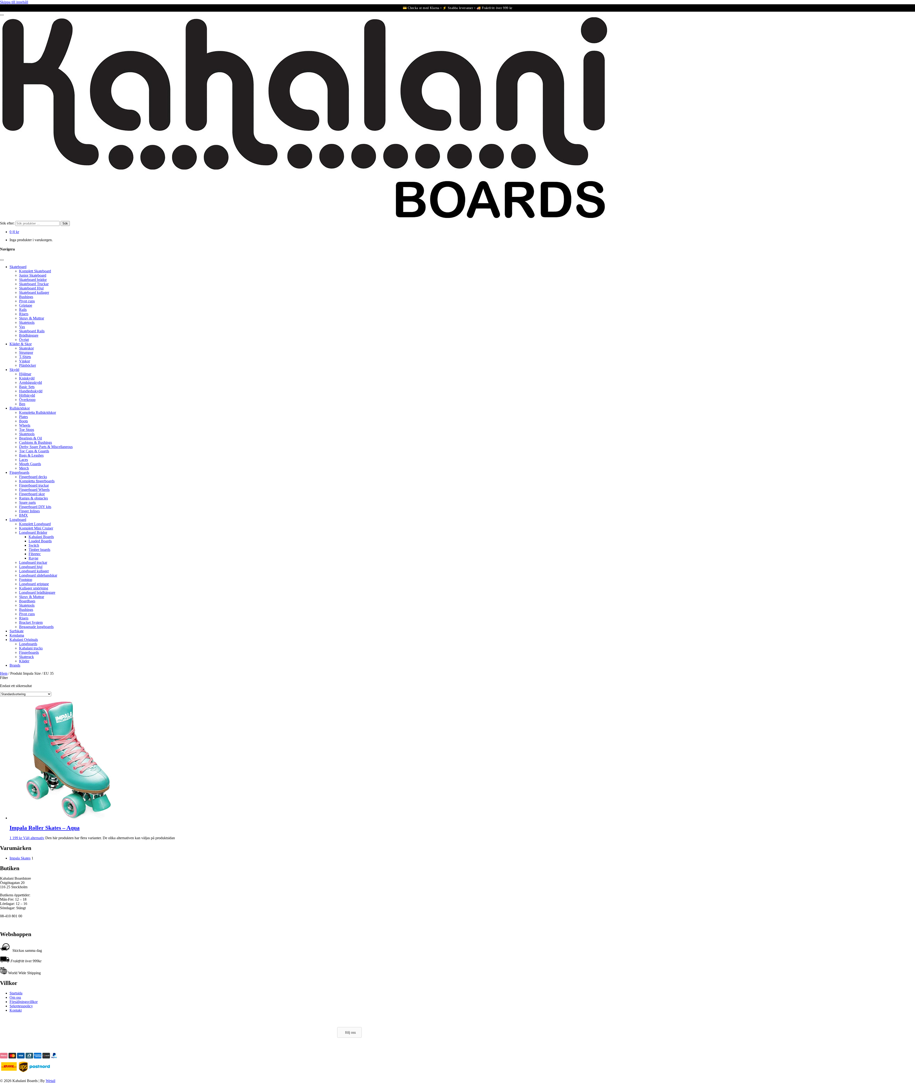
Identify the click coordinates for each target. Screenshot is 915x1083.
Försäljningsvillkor (24, 1002)
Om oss (15, 997)
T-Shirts (25, 357)
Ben (22, 404)
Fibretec (35, 554)
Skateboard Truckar (34, 284)
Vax (22, 327)
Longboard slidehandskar (38, 575)
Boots (23, 421)
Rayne (33, 558)
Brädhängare (28, 335)
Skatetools (27, 322)
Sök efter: (7, 223)
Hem (3, 673)
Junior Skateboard (32, 275)
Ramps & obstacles (33, 498)
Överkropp (27, 400)
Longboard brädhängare (37, 592)
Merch (24, 468)
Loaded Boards (40, 541)
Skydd (14, 370)
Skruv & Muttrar (31, 318)
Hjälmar (25, 374)
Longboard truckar (33, 562)
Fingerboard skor (32, 494)
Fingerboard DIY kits (35, 507)
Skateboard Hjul (31, 288)
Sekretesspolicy (21, 1006)
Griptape (25, 305)
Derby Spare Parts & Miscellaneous (46, 447)
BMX (23, 515)
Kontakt (16, 1010)
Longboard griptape (34, 584)
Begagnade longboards (36, 627)
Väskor (24, 361)
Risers (23, 314)
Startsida (16, 993)
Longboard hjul (30, 567)
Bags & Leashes (31, 455)
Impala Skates (20, 858)
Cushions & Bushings (35, 442)
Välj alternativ (33, 838)
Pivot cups (27, 301)
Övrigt (24, 340)
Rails (23, 310)
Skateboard (18, 267)
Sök (65, 223)
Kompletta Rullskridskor (37, 412)
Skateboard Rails (32, 331)
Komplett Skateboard (35, 271)
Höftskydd (27, 395)
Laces (23, 460)
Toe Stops (26, 430)
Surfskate (17, 631)
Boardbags (27, 601)
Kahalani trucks (31, 648)
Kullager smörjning (33, 588)
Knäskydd (27, 378)
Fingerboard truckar (34, 485)
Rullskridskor (20, 408)
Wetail (50, 1081)
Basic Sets (27, 387)
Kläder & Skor (21, 344)
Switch (34, 545)
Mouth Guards (30, 464)
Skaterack (26, 657)
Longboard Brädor (33, 532)
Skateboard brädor (33, 280)
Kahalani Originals (24, 640)
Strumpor (26, 352)
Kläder (24, 661)
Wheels (24, 425)
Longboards (28, 644)
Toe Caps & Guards (34, 451)
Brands (15, 665)
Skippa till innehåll (14, 2)
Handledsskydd (30, 391)
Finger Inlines (29, 511)
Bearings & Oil (30, 438)
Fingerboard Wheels (34, 490)
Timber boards (39, 550)
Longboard (18, 520)
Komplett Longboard (35, 524)
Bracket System (31, 622)
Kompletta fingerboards (37, 481)
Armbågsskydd (30, 382)
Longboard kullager (34, 571)
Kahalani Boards (41, 537)
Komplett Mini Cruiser (36, 528)
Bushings (26, 297)
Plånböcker (27, 365)
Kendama (17, 635)
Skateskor (26, 348)
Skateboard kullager (34, 292)
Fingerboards (19, 472)
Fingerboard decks (33, 477)
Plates (23, 417)
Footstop (25, 580)
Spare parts (27, 502)
